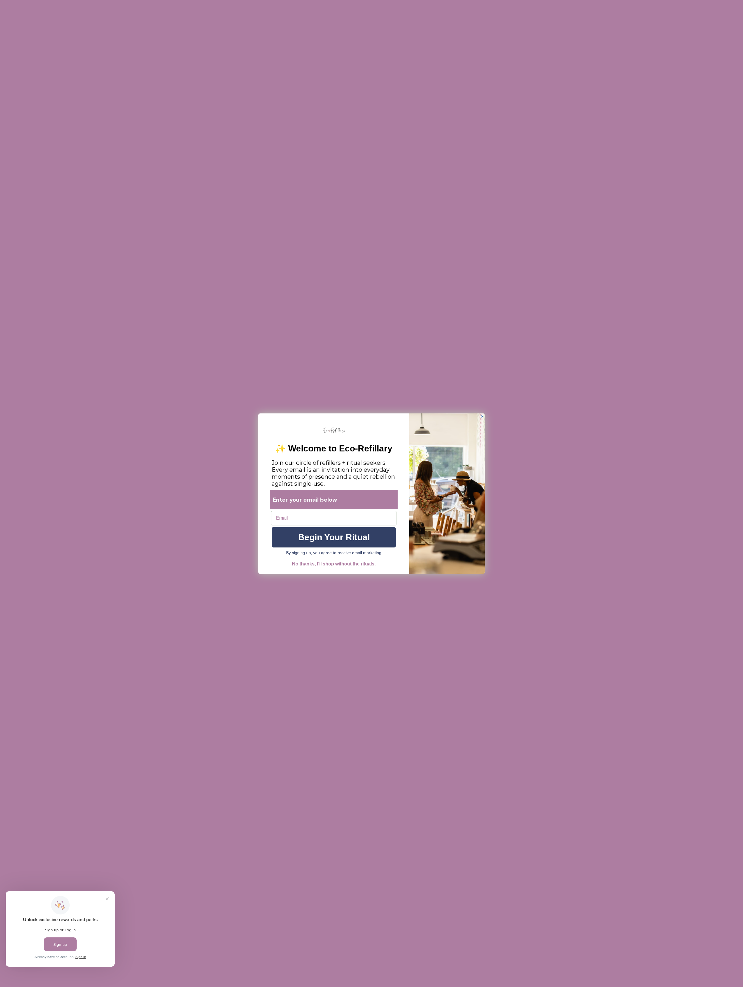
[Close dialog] (481, 416)
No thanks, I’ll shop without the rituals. (334, 563)
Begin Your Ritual (334, 537)
